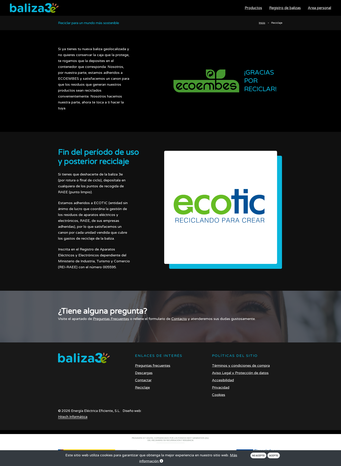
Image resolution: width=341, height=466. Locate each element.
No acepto (258, 455)
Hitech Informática (72, 417)
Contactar (143, 380)
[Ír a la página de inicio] (84, 358)
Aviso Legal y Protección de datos (240, 373)
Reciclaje (142, 387)
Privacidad (220, 387)
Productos (253, 8)
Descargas (144, 373)
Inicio (262, 22)
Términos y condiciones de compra (241, 365)
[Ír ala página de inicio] (34, 8)
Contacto (179, 319)
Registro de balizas (285, 8)
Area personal (319, 8)
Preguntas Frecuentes (111, 319)
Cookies (218, 395)
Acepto (273, 455)
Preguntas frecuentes (152, 365)
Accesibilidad (223, 380)
